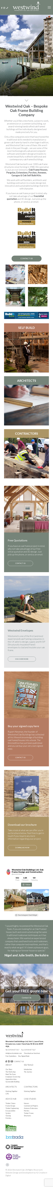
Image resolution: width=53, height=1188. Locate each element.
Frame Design (10, 1119)
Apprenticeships (11, 1092)
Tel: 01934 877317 (12, 1063)
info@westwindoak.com (14, 1066)
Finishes (8, 1131)
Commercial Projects (31, 1119)
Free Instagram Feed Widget (27, 915)
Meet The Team (11, 1087)
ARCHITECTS (26, 380)
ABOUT (9, 1078)
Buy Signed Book (23, 1069)
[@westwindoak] (8, 871)
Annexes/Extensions (31, 1121)
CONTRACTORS (26, 433)
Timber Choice (10, 1116)
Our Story (9, 1082)
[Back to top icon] (7, 1178)
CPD (7, 1107)
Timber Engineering (12, 1121)
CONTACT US (19, 1074)
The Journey (28, 1085)
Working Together (11, 1104)
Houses (26, 1116)
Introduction (28, 1082)
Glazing (8, 1129)
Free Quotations (11, 1069)
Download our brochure (32, 1066)
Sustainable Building (12, 1095)
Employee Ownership (13, 1090)
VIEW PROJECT (26, 87)
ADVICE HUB (11, 1112)
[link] (26, 315)
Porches (26, 1124)
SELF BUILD (26, 327)
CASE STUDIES (30, 1112)
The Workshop (11, 1085)
